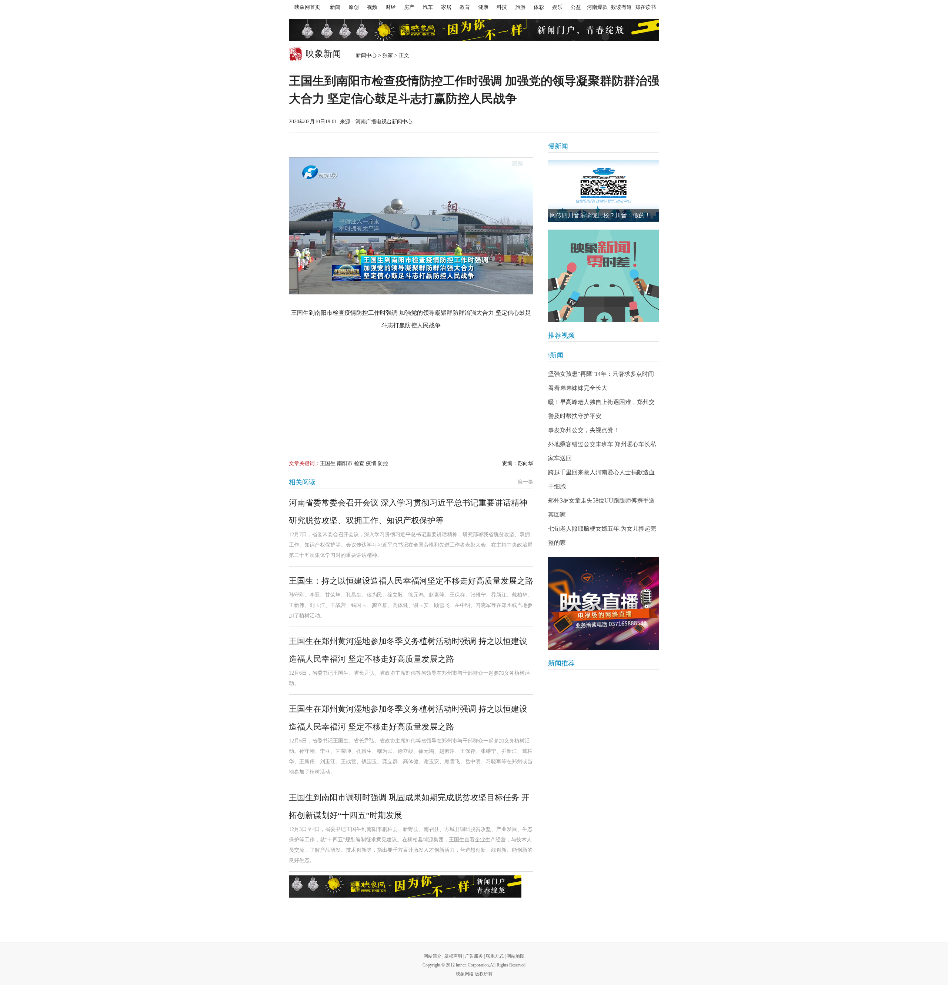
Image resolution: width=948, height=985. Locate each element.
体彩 (539, 7)
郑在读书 (645, 7)
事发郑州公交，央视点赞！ (583, 430)
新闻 (335, 7)
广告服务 (474, 956)
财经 (390, 7)
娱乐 (557, 7)
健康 (483, 7)
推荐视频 (561, 335)
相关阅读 (302, 482)
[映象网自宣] (603, 276)
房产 (409, 7)
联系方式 (495, 956)
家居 (446, 7)
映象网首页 (307, 7)
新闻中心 (366, 55)
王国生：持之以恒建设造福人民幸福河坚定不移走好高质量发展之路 (411, 580)
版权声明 (453, 956)
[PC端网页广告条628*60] (405, 886)
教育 (465, 7)
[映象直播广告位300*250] (603, 603)
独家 (388, 55)
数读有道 (621, 7)
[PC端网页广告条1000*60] (474, 30)
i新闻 (555, 355)
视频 (372, 7)
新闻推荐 (561, 663)
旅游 (520, 7)
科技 (502, 7)
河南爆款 (597, 7)
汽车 (428, 7)
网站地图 (515, 956)
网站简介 (432, 956)
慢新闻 (558, 146)
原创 (353, 7)
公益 (576, 7)
